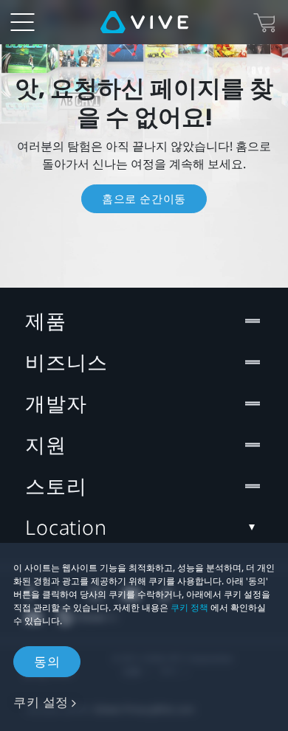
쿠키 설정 (41, 701)
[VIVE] (144, 22)
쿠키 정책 (189, 607)
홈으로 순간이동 (144, 198)
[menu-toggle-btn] (22, 22)
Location (66, 527)
